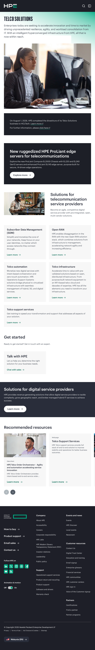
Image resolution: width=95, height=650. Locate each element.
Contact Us (70, 548)
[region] (47, 399)
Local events (71, 530)
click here (43, 128)
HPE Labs (40, 540)
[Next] (12, 492)
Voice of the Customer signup (78, 592)
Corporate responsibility (46, 535)
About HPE (40, 520)
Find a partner (72, 610)
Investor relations (43, 552)
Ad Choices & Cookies (30, 630)
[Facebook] (27, 566)
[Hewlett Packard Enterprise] (10, 6)
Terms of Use (16, 630)
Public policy (41, 561)
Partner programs (73, 615)
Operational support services (48, 575)
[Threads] (22, 566)
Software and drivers (44, 589)
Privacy (6, 630)
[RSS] (11, 571)
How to (10, 529)
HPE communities (73, 577)
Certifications (71, 605)
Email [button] (10, 543)
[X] (11, 566)
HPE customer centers (75, 582)
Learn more (36, 123)
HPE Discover (71, 525)
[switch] (9, 587)
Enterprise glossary (74, 567)
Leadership (40, 557)
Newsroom (70, 535)
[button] (84, 6)
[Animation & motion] (10, 587)
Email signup (71, 563)
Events (68, 520)
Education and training (75, 558)
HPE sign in (70, 587)
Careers (39, 530)
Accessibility (41, 525)
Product (12, 536)
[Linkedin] (6, 566)
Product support (42, 585)
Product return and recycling (47, 580)
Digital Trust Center (74, 553)
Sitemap (44, 630)
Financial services (73, 572)
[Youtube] (6, 571)
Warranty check (42, 594)
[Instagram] (16, 566)
